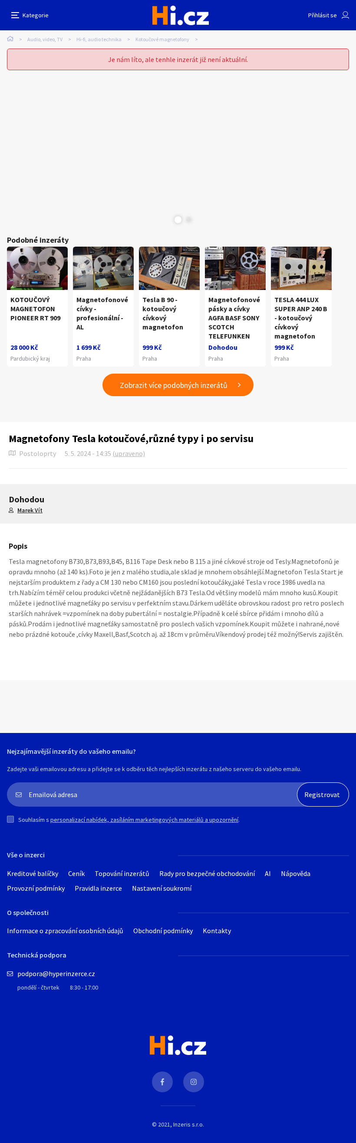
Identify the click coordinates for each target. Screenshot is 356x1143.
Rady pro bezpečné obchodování (207, 873)
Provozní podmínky (36, 888)
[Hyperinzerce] (180, 15)
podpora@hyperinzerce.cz (56, 973)
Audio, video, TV (45, 39)
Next (189, 220)
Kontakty (217, 930)
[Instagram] (193, 1081)
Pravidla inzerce (98, 888)
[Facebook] (162, 1081)
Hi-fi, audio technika (99, 39)
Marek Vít (30, 510)
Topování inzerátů (122, 873)
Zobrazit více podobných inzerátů (173, 385)
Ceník (76, 873)
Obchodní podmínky (163, 930)
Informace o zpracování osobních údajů (65, 930)
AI (268, 873)
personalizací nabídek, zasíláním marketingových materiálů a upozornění (144, 820)
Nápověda (295, 873)
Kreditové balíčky (32, 873)
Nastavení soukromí (161, 888)
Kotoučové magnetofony (162, 39)
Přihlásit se (322, 15)
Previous (167, 220)
